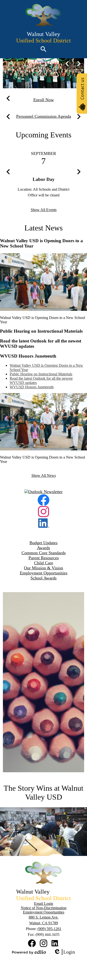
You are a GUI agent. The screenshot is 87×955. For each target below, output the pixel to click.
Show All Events (44, 210)
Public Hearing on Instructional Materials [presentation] (41, 374)
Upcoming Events (43, 134)
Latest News (43, 228)
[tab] (48, 367)
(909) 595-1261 (49, 929)
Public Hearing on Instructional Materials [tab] (41, 331)
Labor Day (44, 179)
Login (64, 952)
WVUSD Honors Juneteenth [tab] (28, 356)
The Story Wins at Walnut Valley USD (43, 792)
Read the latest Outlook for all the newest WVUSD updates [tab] (40, 343)
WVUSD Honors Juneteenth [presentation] (32, 387)
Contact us (82, 88)
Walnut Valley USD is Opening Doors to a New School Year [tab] (41, 243)
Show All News (43, 475)
